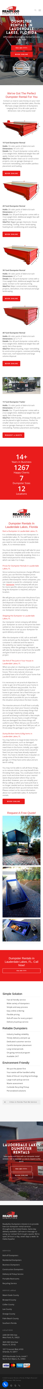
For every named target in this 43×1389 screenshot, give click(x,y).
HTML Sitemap (7, 1380)
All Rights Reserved (31, 1378)
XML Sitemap (17, 1380)
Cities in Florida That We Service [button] (23, 1102)
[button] (40, 10)
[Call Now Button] (5, 1384)
